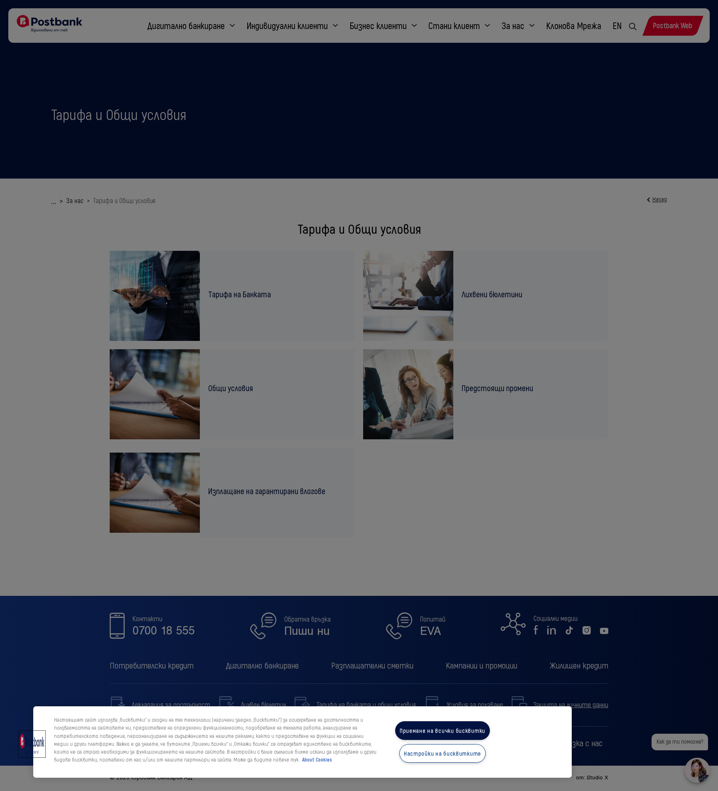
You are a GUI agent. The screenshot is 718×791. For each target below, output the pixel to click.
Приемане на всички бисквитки (442, 730)
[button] (32, 744)
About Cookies (317, 760)
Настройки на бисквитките (442, 753)
